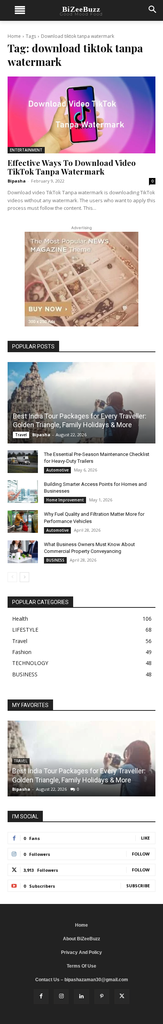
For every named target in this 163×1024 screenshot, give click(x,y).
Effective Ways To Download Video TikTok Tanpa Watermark (72, 166)
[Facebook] (41, 996)
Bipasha (17, 181)
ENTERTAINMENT (26, 150)
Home (14, 36)
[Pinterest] (101, 996)
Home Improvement (65, 500)
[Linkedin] (81, 996)
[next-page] (24, 577)
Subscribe (138, 885)
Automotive (57, 470)
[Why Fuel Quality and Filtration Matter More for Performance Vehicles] (23, 521)
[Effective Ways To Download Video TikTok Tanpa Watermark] (81, 114)
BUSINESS (55, 560)
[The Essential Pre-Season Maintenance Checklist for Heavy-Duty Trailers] (23, 461)
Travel (21, 434)
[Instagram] (61, 996)
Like (145, 838)
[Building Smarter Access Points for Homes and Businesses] (23, 491)
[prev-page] (12, 577)
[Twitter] (121, 996)
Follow (141, 854)
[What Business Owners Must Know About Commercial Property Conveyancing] (23, 551)
